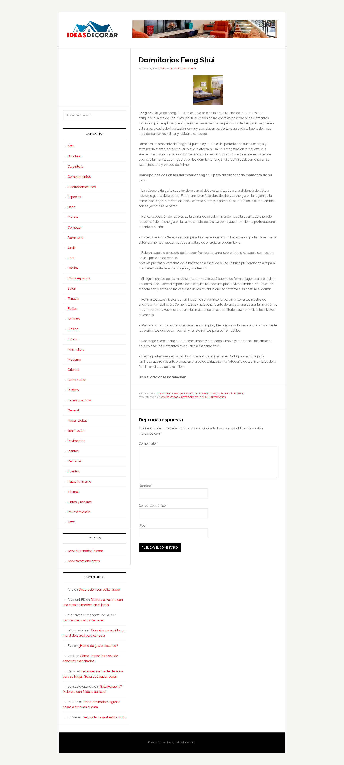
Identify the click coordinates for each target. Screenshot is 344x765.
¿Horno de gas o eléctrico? (98, 646)
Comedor (75, 227)
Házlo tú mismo (79, 481)
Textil (71, 522)
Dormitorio (164, 393)
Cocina (73, 217)
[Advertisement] (94, 77)
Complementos (79, 177)
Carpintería (75, 166)
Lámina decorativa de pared (83, 620)
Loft (71, 258)
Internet (73, 492)
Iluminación (225, 393)
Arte (71, 146)
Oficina (73, 268)
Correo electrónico (153, 506)
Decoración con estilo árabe (99, 589)
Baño (71, 207)
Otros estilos (77, 380)
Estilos (188, 393)
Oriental (73, 370)
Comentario (148, 443)
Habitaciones (217, 397)
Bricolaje (74, 156)
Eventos (74, 471)
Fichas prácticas (205, 393)
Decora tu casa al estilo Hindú (104, 717)
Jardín (72, 248)
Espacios (177, 393)
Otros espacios (79, 278)
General (73, 410)
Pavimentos (76, 441)
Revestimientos (79, 512)
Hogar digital (77, 420)
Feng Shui (201, 397)
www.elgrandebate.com (85, 551)
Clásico (73, 329)
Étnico (72, 339)
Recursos (74, 461)
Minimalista (76, 349)
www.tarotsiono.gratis (84, 561)
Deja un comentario (183, 68)
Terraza (73, 299)
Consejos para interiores (177, 397)
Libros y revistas (80, 502)
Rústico (239, 393)
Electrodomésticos (82, 187)
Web (142, 525)
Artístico (74, 319)
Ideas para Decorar (92, 29)
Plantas (73, 451)
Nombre (145, 486)
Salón (72, 288)
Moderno (74, 359)
